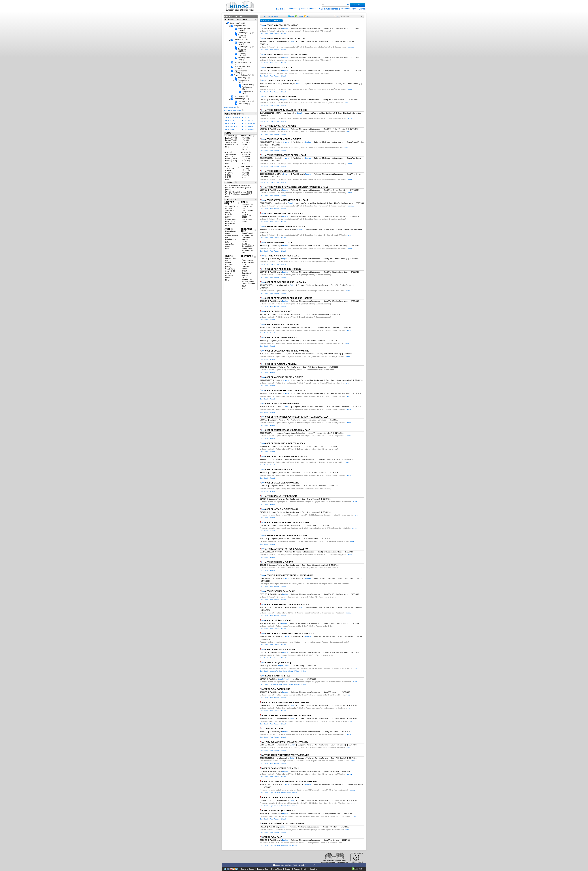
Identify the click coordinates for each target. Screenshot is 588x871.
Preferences (293, 9)
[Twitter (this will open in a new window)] (225, 869)
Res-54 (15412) (231, 223)
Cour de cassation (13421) (228, 265)
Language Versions (276, 671)
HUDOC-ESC (230, 129)
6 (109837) (246, 154)
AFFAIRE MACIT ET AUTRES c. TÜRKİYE (283, 139)
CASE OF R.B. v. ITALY (272, 837)
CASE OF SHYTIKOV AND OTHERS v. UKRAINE (286, 456)
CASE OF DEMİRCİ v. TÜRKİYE (278, 311)
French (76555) (231, 140)
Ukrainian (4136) (231, 144)
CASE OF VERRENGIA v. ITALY (278, 470)
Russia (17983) (231, 159)
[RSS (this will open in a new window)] (233, 869)
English (285, 28)
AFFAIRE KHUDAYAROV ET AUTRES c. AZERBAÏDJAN (289, 575)
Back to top (359, 869)
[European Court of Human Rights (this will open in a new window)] (239, 6)
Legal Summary (275, 792)
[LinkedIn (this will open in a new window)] (236, 869)
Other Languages (348, 9)
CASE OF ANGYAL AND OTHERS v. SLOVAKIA (285, 282)
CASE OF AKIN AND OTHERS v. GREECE (283, 269)
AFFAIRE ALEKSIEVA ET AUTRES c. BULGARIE (286, 536)
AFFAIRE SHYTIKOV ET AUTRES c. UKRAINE (285, 226)
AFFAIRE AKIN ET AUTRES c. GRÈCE (281, 25)
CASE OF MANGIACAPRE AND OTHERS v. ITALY (286, 391)
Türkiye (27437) (231, 154)
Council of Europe (247, 869)
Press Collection (230, 107)
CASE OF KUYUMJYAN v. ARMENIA (281, 364)
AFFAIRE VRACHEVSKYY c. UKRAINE (282, 256)
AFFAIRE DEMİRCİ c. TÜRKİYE (278, 68)
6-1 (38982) (246, 171)
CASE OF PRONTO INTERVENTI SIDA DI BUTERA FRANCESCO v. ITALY (296, 417)
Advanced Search (308, 9)
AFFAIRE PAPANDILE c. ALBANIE (280, 591)
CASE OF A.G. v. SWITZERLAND (276, 689)
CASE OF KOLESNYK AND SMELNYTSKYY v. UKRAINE (286, 715)
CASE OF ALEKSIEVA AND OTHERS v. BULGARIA (287, 522)
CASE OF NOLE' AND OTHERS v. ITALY (282, 404)
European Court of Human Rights (269, 869)
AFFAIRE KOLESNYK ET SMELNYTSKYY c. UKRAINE (285, 755)
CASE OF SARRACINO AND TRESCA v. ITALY (285, 443)
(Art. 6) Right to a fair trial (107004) (238, 185)
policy (303, 865)
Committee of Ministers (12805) (246, 275)
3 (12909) (245, 173)
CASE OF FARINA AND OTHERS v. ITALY (283, 324)
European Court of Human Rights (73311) (248, 262)
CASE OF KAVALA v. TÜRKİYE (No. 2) (281, 509)
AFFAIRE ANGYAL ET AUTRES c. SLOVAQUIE (285, 38)
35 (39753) (246, 161)
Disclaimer (313, 869)
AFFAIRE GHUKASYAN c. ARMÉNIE (280, 97)
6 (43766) (245, 169)
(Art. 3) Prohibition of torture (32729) (238, 194)
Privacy (297, 869)
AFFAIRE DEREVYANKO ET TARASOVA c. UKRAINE (285, 742)
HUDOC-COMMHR (232, 118)
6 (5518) (228, 171)
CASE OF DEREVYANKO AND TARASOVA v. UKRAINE (286, 702)
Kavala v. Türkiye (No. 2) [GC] (278, 663)
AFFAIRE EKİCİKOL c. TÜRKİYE (279, 562)
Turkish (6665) (230, 142)
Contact (362, 9)
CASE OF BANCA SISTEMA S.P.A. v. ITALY (280, 768)
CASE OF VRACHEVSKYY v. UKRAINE (282, 483)
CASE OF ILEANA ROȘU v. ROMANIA (278, 811)
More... (227, 147)
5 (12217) (245, 175)
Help (304, 869)
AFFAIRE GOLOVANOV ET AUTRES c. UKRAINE (286, 110)
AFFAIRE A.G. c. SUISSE (272, 729)
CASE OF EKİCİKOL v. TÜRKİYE (279, 620)
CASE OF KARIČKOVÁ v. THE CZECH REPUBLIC (283, 824)
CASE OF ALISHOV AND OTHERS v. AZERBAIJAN (287, 604)
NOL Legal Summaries (232, 110)
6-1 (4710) (229, 173)
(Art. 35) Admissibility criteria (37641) (239, 192)
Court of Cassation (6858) (229, 275)
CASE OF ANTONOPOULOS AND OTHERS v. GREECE (288, 298)
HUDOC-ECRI (230, 123)
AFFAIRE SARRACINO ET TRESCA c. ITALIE (284, 213)
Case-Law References (328, 9)
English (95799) (231, 138)
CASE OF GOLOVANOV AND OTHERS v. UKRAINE (287, 351)
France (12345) (231, 161)
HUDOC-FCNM (247, 121)
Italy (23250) (230, 156)
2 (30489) (245, 140)
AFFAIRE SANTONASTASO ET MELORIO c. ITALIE (286, 200)
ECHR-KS (280, 9)
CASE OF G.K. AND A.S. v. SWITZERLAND (280, 797)
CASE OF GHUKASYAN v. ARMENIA (281, 338)
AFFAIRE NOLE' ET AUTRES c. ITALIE (281, 171)
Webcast (297, 671)
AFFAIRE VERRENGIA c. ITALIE (278, 243)
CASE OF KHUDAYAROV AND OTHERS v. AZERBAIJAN (289, 633)
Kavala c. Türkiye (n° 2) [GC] (277, 676)
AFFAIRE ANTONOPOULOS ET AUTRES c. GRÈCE (287, 54)
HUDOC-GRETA (247, 127)
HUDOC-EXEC (247, 118)
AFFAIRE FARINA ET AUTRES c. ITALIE (282, 81)
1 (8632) (245, 146)
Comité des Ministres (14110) (246, 269)
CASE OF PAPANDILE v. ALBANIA (280, 649)
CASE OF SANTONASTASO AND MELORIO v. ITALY (287, 430)
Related (283, 33)
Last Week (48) (247, 204)
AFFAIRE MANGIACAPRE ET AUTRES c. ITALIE (285, 155)
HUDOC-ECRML (231, 127)
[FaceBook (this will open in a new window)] (228, 869)
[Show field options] (348, 5)
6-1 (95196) (246, 156)
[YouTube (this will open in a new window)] (231, 869)
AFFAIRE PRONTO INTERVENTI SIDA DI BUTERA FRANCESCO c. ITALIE (296, 187)
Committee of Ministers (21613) (246, 240)
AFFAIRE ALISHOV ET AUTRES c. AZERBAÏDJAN (286, 549)
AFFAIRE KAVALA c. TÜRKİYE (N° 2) (281, 496)
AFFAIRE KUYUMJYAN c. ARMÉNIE (280, 126)
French (297, 84)
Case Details (264, 33)
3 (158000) (246, 138)
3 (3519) (228, 175)
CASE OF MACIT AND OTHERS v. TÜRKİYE (284, 377)
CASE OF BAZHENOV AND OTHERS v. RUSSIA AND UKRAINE (289, 781)
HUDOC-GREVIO (248, 129)
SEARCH (357, 5)
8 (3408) (228, 177)
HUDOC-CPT (230, 121)
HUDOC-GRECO (248, 123)
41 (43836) (246, 159)
